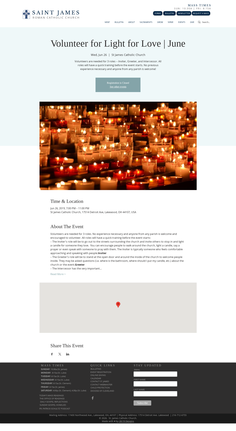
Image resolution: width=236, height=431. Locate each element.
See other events (118, 86)
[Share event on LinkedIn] (67, 354)
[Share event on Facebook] (51, 354)
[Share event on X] (59, 354)
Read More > (58, 274)
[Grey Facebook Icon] (92, 398)
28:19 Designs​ (126, 421)
